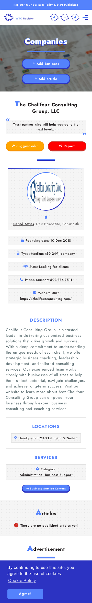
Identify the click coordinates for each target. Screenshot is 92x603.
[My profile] (75, 17)
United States (23, 223)
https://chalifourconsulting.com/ (46, 298)
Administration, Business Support (46, 474)
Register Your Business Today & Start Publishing (46, 5)
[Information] (64, 17)
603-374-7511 (61, 279)
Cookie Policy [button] (22, 580)
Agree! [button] (25, 594)
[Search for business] (54, 17)
